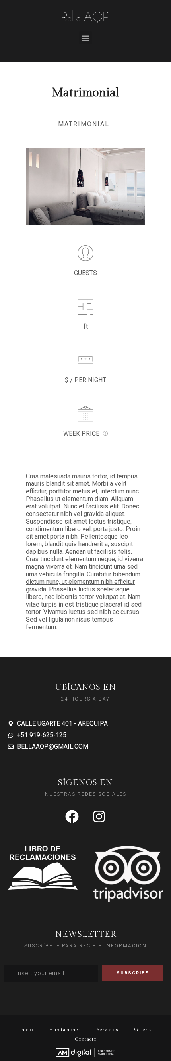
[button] (85, 37)
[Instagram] (99, 816)
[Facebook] (72, 816)
